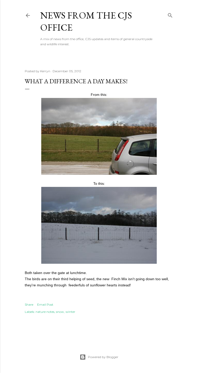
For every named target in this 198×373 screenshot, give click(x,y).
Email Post (45, 304)
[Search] (170, 14)
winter (70, 312)
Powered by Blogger (103, 357)
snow (60, 312)
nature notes (45, 312)
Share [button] (29, 304)
